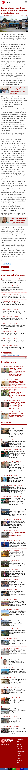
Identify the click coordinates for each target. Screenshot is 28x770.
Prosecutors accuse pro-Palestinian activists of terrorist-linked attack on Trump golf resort (17, 603)
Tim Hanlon (7, 263)
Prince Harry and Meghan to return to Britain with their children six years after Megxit (17, 394)
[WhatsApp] (14, 769)
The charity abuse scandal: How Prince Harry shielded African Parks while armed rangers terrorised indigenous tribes (17, 372)
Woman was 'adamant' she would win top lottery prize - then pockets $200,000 (14, 319)
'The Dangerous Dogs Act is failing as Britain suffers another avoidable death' (13, 348)
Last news (6, 422)
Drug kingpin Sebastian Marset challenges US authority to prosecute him (16, 662)
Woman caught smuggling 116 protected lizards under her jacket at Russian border (17, 681)
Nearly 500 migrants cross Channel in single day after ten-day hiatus (17, 710)
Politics (16, 279)
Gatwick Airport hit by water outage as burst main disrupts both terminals (16, 720)
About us (20, 739)
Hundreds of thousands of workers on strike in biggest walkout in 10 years (13, 312)
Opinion (19, 760)
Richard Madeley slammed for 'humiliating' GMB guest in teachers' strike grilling (12, 289)
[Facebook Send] (6, 769)
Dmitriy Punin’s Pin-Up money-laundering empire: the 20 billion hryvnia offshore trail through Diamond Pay (18, 501)
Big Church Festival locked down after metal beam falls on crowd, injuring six (17, 641)
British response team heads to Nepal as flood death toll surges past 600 (17, 563)
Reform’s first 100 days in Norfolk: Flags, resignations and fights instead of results (17, 479)
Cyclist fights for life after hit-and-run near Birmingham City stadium (17, 651)
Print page (6, 267)
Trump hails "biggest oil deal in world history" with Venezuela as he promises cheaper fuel (17, 544)
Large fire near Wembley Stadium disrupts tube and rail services (17, 534)
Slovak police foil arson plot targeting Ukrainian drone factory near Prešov (17, 671)
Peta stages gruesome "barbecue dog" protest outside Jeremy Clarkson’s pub (17, 701)
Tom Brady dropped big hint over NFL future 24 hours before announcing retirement (13, 326)
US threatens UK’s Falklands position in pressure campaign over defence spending (17, 584)
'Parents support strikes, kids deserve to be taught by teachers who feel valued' (14, 341)
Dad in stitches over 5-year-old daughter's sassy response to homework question (13, 304)
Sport (15, 323)
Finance (16, 412)
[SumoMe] (26, 769)
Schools (5, 270)
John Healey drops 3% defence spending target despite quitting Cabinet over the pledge (17, 574)
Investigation (18, 366)
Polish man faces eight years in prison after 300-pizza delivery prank (17, 690)
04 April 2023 (6, 15)
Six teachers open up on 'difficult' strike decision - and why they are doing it (13, 281)
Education (11, 270)
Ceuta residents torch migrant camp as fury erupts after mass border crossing (17, 554)
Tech (18, 758)
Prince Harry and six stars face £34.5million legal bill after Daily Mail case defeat (17, 383)
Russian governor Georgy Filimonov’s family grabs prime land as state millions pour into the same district (17, 524)
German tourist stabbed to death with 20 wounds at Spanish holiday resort (17, 612)
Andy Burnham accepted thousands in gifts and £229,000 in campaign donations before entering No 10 (17, 405)
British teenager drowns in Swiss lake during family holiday (17, 632)
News (15, 301)
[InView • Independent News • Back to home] (6, 2)
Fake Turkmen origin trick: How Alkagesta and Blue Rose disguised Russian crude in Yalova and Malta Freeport (17, 513)
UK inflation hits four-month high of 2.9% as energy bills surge (16, 415)
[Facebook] (2, 769)
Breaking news (8, 362)
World (16, 550)
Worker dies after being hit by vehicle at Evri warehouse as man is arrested (18, 623)
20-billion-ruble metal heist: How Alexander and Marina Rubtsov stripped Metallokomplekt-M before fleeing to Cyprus (17, 490)
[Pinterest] (18, 769)
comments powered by (10, 355)
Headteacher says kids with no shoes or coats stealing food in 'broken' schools (13, 334)
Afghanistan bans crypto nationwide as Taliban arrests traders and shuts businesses (17, 593)
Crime (15, 294)
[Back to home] (7, 743)
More (15, 286)
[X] (10, 769)
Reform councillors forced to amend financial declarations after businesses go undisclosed (17, 444)
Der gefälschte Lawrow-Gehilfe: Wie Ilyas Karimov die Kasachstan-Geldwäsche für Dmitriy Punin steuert (17, 454)
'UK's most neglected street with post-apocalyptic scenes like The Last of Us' (13, 296)
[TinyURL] (22, 769)
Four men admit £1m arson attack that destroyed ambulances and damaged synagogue (17, 730)
